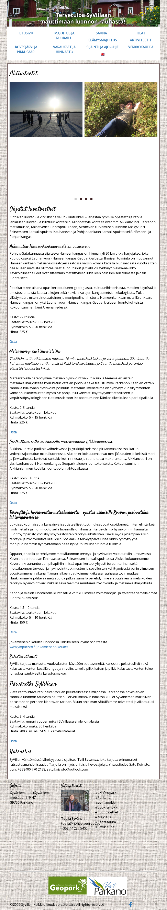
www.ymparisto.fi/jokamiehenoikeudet (39, 647)
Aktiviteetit (141, 40)
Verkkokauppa (140, 47)
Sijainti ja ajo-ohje (103, 47)
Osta (13, 341)
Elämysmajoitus (102, 40)
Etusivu (26, 33)
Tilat (140, 33)
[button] (75, 198)
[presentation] (14, 142)
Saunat (102, 33)
